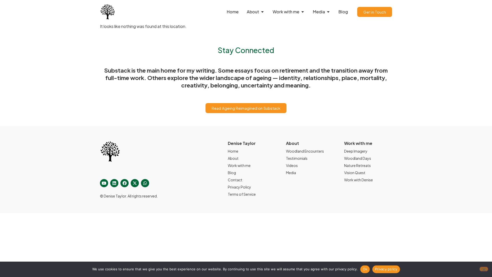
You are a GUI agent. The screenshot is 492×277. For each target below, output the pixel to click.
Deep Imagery (355, 151)
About (233, 158)
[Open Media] (328, 12)
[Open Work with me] (303, 12)
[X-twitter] (135, 183)
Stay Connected (246, 50)
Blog (232, 172)
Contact (235, 179)
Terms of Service (242, 194)
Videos (292, 165)
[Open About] (262, 12)
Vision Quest (354, 172)
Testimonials (297, 158)
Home (233, 151)
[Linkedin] (114, 183)
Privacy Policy (239, 187)
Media (291, 172)
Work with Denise (358, 179)
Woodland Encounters (305, 151)
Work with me (239, 165)
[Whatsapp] (145, 183)
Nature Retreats (357, 165)
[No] (483, 269)
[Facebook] (124, 183)
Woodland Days (357, 158)
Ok (365, 269)
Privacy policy (386, 269)
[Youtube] (104, 183)
